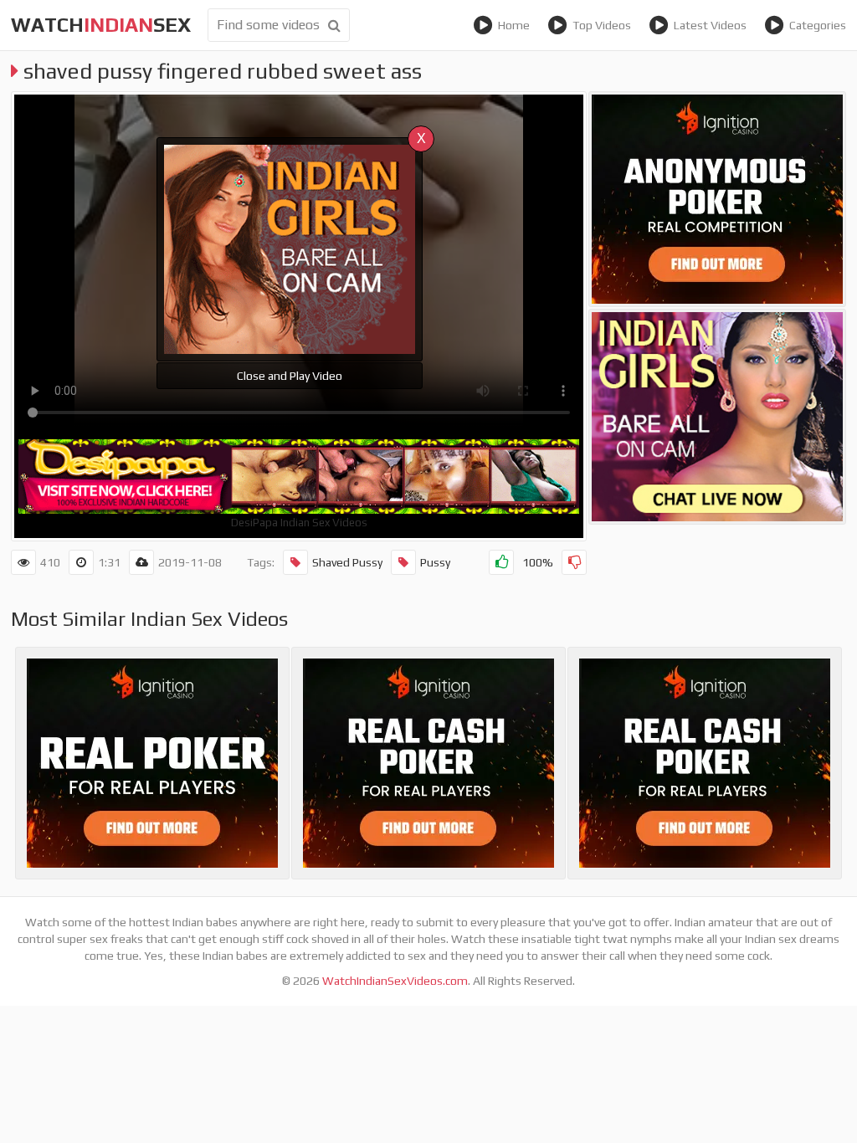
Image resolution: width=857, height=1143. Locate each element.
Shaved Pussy (347, 562)
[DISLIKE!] (574, 562)
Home (514, 25)
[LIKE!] (501, 562)
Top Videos (601, 25)
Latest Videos (710, 25)
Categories (817, 25)
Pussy (435, 562)
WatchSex (101, 24)
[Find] (334, 25)
